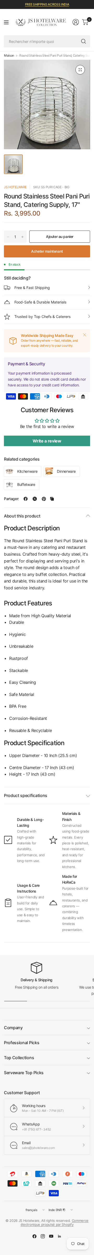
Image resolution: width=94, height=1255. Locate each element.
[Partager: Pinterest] (43, 498)
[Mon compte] (75, 22)
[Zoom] (80, 69)
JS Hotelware (15, 187)
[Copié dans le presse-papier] (52, 498)
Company (13, 1027)
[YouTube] (51, 1236)
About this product (22, 516)
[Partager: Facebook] (25, 498)
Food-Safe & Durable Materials (40, 302)
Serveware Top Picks (24, 1072)
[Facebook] (34, 1236)
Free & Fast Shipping (32, 287)
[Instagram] (43, 1236)
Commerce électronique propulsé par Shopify (55, 1222)
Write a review (47, 441)
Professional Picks (21, 1042)
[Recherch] (83, 41)
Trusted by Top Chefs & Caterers (42, 316)
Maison (9, 55)
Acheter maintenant (47, 251)
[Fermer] (84, 335)
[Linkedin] (59, 1236)
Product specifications (25, 795)
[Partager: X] (34, 498)
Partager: (11, 499)
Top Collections (19, 1057)
